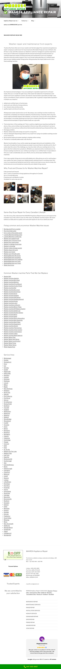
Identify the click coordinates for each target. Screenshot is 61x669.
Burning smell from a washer (12, 229)
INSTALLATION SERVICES (33, 610)
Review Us (39, 594)
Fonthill (6, 423)
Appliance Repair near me (10, 20)
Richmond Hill (8, 459)
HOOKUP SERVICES (31, 613)
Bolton (6, 428)
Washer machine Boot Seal (12, 280)
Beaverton (7, 497)
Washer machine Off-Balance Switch (14, 309)
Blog (32, 20)
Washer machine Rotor (10, 314)
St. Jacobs (7, 449)
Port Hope (7, 484)
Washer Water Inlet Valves (11, 339)
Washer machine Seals (10, 316)
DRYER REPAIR (30, 619)
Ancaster (6, 425)
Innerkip (6, 377)
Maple (6, 387)
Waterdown (7, 411)
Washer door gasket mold (11, 238)
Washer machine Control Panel (13, 286)
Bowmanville (8, 499)
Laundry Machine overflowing (12, 236)
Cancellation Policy (31, 594)
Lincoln (6, 383)
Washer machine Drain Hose (12, 291)
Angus (6, 531)
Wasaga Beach (8, 527)
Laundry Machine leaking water (13, 234)
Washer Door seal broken (11, 242)
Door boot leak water (10, 231)
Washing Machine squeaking (12, 257)
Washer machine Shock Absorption (14, 318)
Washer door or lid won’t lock (12, 240)
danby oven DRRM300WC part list (13, 24)
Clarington (7, 470)
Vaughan (6, 409)
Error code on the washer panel (13, 233)
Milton (6, 385)
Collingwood (7, 533)
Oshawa (6, 504)
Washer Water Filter (10, 337)
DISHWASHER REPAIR (32, 616)
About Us (50, 590)
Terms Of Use (33, 592)
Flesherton (7, 516)
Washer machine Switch (11, 326)
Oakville (6, 394)
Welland (6, 417)
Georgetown (7, 362)
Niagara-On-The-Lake (10, 451)
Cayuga (6, 442)
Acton (5, 426)
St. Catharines (8, 402)
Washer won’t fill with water (12, 254)
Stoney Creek (8, 404)
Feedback (45, 594)
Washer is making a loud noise (12, 244)
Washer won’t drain (9, 252)
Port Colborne (8, 396)
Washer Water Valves (10, 345)
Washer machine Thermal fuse (13, 328)
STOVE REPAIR (30, 628)
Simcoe (6, 400)
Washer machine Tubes (10, 333)
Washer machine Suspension (12, 324)
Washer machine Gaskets (11, 295)
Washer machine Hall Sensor (12, 297)
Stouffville (7, 493)
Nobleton (6, 390)
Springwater (7, 535)
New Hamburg (8, 388)
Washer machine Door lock (12, 290)
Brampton (7, 430)
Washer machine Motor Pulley (12, 307)
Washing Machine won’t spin (12, 261)
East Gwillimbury (9, 465)
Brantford (7, 432)
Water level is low (9, 265)
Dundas (6, 360)
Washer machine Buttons (11, 282)
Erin (5, 366)
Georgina (6, 503)
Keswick (6, 478)
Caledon (6, 436)
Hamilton (6, 375)
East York (6, 455)
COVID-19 (43, 592)
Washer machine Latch (10, 303)
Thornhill (6, 407)
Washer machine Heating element (14, 299)
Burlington (7, 434)
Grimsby (6, 368)
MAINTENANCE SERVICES (33, 604)
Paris (5, 447)
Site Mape (51, 594)
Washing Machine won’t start (12, 263)
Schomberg (7, 491)
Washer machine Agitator (11, 278)
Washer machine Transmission (13, 331)
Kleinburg (7, 381)
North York (7, 392)
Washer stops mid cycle (11, 250)
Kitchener (7, 379)
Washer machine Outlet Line (12, 311)
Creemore (7, 472)
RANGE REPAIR (30, 607)
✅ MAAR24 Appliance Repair (30, 12)
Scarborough (8, 461)
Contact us (24, 20)
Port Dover (7, 398)
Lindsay (6, 480)
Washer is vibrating (9, 246)
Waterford (7, 413)
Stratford (6, 406)
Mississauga (7, 358)
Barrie (5, 466)
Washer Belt (7, 276)
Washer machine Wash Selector (13, 335)
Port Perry (7, 485)
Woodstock (7, 421)
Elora (5, 364)
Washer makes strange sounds (13, 248)
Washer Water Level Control (12, 341)
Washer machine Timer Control (13, 330)
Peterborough (8, 468)
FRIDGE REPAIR (30, 622)
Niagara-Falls (8, 453)
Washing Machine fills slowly (12, 255)
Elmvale (6, 514)
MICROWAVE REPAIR (32, 601)
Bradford (6, 501)
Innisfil (6, 476)
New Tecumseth (8, 523)
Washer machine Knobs (11, 301)
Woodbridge (7, 419)
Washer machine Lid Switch (12, 305)
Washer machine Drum (10, 293)
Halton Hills (7, 373)
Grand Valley (7, 518)
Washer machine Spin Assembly (13, 320)
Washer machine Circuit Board (13, 284)
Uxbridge (6, 495)
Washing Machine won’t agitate (13, 259)
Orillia (5, 506)
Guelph (6, 369)
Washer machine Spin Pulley (12, 322)
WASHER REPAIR (30, 625)
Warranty (49, 592)
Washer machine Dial (10, 288)
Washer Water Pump (10, 343)
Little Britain (7, 482)
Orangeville (7, 529)
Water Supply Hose (9, 347)
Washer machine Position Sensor (13, 312)
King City (6, 457)
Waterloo (6, 415)
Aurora (6, 489)
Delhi (5, 446)
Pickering (6, 487)
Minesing (6, 520)
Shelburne (7, 525)
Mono (5, 522)
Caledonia (7, 438)
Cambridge (7, 440)
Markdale (6, 508)
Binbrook (6, 474)
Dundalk (6, 512)
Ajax (5, 463)
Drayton (6, 510)
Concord (6, 444)
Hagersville (7, 371)
